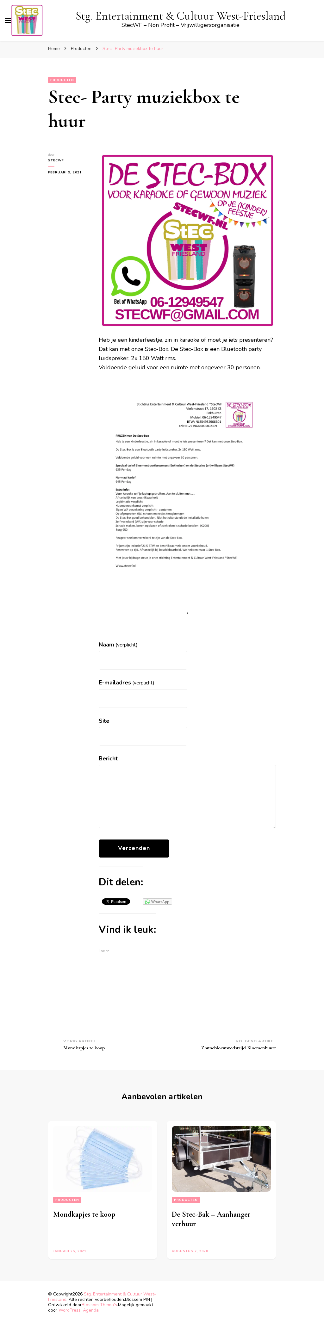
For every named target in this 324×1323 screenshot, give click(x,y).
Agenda (91, 1310)
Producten (62, 80)
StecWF (56, 160)
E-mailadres (126, 682)
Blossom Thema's (99, 1305)
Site (104, 721)
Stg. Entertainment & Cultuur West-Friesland (181, 16)
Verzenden (134, 848)
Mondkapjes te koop (84, 1214)
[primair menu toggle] (8, 20)
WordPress (70, 1310)
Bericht (108, 758)
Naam (118, 644)
